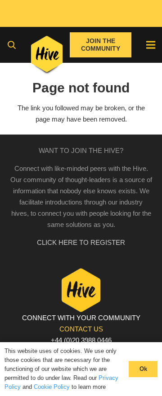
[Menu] (151, 45)
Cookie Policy (52, 386)
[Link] (47, 56)
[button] (12, 45)
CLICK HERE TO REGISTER (81, 242)
